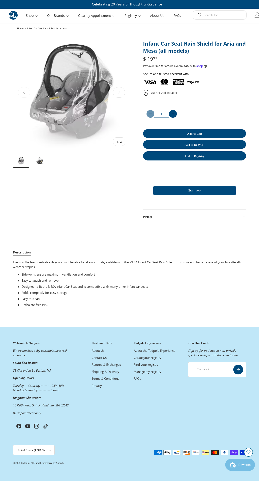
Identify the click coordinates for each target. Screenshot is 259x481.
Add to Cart (194, 133)
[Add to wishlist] (248, 452)
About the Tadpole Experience (154, 350)
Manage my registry (147, 372)
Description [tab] (22, 252)
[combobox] (219, 15)
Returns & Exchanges (106, 364)
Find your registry (146, 364)
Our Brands (56, 15)
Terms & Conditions (105, 378)
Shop (30, 15)
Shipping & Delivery (105, 372)
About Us (157, 15)
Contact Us (99, 358)
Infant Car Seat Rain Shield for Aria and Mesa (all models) (50, 28)
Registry (130, 15)
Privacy (97, 386)
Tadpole (25, 462)
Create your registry (147, 358)
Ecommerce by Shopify (52, 462)
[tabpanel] (129, 283)
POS (33, 462)
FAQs (177, 15)
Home (20, 28)
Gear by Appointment (94, 15)
